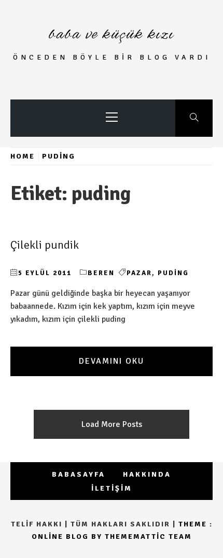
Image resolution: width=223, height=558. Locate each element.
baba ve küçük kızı (111, 35)
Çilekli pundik (44, 245)
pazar (139, 273)
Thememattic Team (148, 536)
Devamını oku (111, 361)
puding (173, 273)
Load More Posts (111, 424)
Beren (101, 273)
